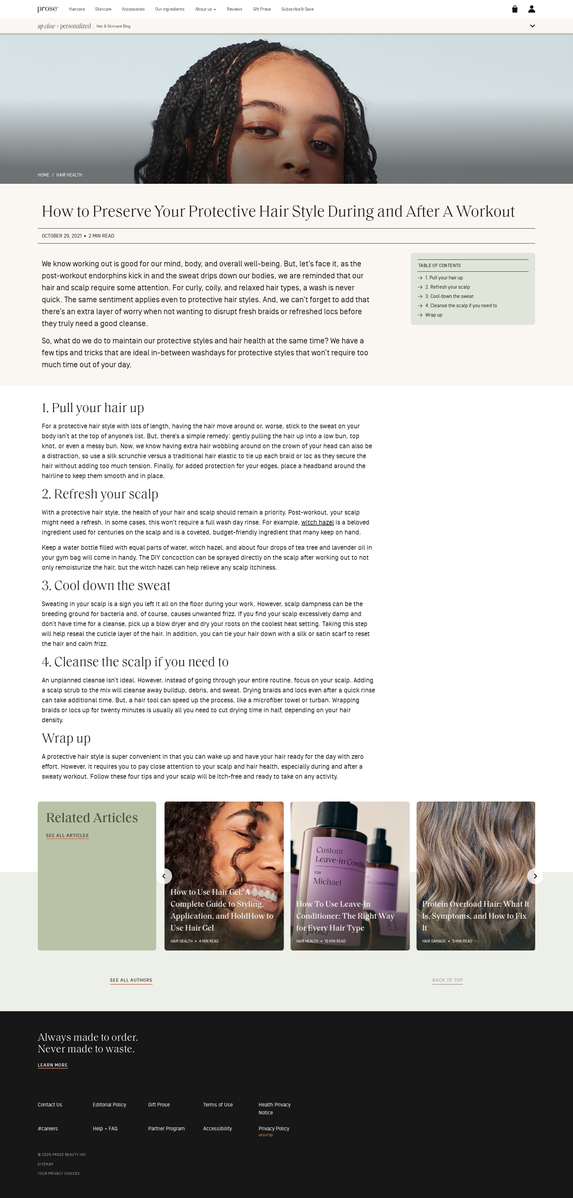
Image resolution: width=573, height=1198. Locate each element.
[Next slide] (535, 876)
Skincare (103, 9)
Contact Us (50, 1105)
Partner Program (166, 1129)
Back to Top (447, 980)
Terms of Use (218, 1105)
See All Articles (67, 835)
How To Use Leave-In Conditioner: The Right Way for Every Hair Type (345, 917)
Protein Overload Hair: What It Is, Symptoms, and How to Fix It (475, 917)
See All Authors (131, 980)
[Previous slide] (164, 876)
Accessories (133, 9)
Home (43, 175)
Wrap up (433, 315)
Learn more (53, 1065)
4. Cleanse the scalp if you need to (461, 306)
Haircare (77, 9)
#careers (48, 1129)
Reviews (234, 9)
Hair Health (69, 175)
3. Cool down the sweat (449, 296)
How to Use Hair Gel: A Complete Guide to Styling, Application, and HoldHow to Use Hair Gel (221, 911)
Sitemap (45, 1164)
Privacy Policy (274, 1129)
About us (203, 9)
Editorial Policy (109, 1105)
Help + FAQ (105, 1129)
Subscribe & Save (298, 9)
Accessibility (217, 1129)
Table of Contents (439, 265)
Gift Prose (262, 9)
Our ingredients (169, 9)
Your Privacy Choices (59, 1173)
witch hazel (317, 522)
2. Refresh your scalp (447, 287)
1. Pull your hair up (444, 278)
